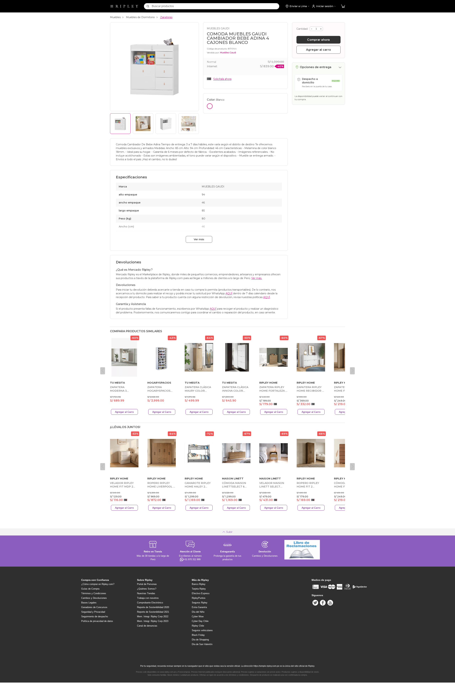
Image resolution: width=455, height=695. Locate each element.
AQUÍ (229, 293)
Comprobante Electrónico (150, 602)
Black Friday (198, 635)
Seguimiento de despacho (94, 616)
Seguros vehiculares (202, 630)
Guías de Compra (90, 588)
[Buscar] (148, 6)
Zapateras (166, 17)
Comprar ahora (318, 39)
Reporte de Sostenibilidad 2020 (153, 607)
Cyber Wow (198, 616)
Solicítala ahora (222, 79)
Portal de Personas (147, 584)
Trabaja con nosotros (148, 598)
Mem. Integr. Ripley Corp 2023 (152, 621)
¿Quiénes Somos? (146, 588)
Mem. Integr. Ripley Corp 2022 (152, 616)
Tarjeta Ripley (199, 588)
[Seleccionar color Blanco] (210, 106)
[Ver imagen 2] (143, 123)
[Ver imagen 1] (120, 123)
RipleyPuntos (198, 598)
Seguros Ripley (199, 602)
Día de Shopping (200, 639)
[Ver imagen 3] (166, 123)
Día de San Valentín (202, 644)
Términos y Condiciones (93, 593)
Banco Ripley (198, 584)
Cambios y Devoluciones (94, 598)
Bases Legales (89, 602)
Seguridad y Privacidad (93, 612)
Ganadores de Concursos (94, 607)
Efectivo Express (201, 593)
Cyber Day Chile (200, 621)
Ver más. (256, 278)
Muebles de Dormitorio (140, 17)
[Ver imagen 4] (188, 123)
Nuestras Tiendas (146, 593)
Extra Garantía (199, 607)
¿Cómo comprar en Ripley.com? (97, 584)
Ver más (199, 239)
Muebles (115, 17)
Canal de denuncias (147, 625)
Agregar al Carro (124, 411)
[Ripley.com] (127, 6)
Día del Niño (198, 612)
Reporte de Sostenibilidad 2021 (153, 612)
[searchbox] (215, 6)
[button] (343, 6)
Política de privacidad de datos (97, 621)
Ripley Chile (198, 625)
